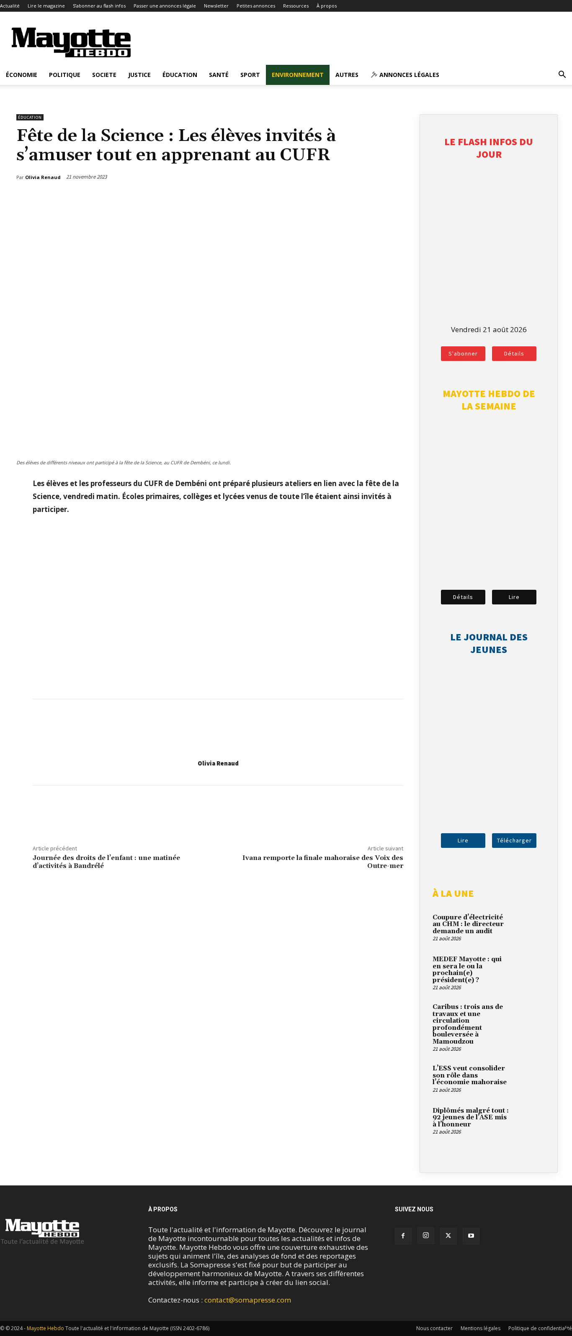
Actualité (10, 6)
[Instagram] (425, 1235)
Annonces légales (408, 75)
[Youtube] (471, 1236)
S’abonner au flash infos (99, 6)
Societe (104, 75)
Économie (21, 75)
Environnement (298, 75)
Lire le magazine (46, 6)
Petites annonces (256, 6)
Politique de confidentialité (540, 1328)
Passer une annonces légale (165, 6)
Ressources (296, 6)
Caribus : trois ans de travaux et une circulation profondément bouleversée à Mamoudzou (468, 1024)
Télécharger (514, 840)
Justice (139, 75)
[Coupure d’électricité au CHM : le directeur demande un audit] (530, 927)
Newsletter (216, 6)
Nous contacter (434, 1328)
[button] (562, 75)
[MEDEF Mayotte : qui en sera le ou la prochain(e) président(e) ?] (530, 969)
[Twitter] (378, 198)
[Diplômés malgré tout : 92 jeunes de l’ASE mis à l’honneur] (530, 1120)
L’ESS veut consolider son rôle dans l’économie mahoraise (470, 1075)
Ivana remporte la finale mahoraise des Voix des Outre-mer (322, 862)
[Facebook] (359, 198)
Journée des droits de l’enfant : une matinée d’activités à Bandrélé (106, 862)
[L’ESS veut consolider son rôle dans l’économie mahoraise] (530, 1078)
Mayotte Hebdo (45, 1328)
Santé (219, 75)
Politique (64, 75)
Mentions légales (480, 1328)
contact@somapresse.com (247, 1300)
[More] (398, 198)
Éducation (179, 75)
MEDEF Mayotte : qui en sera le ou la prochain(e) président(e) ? (467, 969)
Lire (514, 597)
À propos (327, 6)
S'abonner (463, 353)
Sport (250, 75)
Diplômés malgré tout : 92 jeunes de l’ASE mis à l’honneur (471, 1118)
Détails (514, 353)
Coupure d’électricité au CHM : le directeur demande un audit (468, 924)
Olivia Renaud (218, 763)
